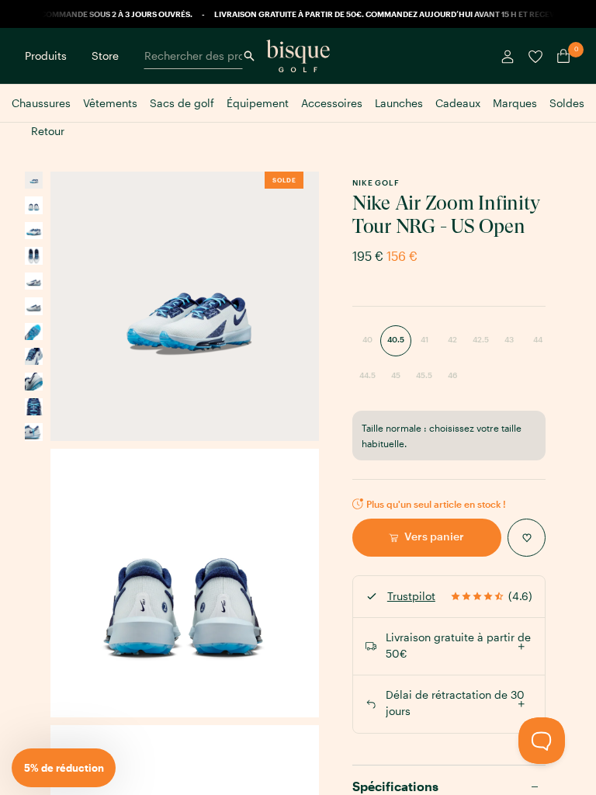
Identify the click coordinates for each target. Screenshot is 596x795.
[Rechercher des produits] (249, 56)
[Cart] (560, 56)
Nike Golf (376, 182)
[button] (64, 767)
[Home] (298, 56)
